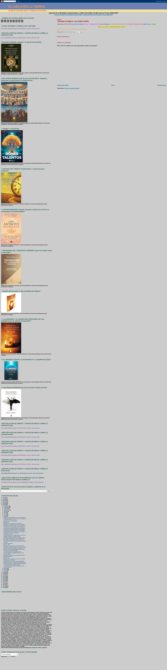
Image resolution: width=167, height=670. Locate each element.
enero (5, 570)
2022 (4, 503)
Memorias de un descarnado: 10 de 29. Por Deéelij (14, 558)
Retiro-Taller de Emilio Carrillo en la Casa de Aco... (14, 525)
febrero (5, 569)
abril (5, 516)
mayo (5, 515)
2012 (4, 583)
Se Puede (5, 542)
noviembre (6, 507)
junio (5, 513)
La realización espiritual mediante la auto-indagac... (14, 528)
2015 (4, 579)
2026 (4, 497)
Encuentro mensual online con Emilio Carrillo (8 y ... (14, 555)
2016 (4, 577)
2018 (4, 575)
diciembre (6, 506)
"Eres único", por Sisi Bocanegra (10, 550)
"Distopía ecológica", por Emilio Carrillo (12, 536)
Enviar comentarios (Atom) (72, 88)
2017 (4, 576)
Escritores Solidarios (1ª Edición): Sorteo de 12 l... (14, 548)
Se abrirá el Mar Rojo (7, 543)
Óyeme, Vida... (6, 557)
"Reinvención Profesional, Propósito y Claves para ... (14, 529)
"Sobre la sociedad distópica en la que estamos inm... (15, 517)
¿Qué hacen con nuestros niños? (10, 521)
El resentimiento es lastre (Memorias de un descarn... (14, 535)
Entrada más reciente (63, 85)
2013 (4, 581)
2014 (4, 580)
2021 (4, 504)
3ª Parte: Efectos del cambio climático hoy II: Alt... (14, 565)
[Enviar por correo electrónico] (76, 32)
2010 (4, 586)
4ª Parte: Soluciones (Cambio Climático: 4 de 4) (13, 552)
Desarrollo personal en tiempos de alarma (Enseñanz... (15, 563)
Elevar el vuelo (6, 544)
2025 (4, 499)
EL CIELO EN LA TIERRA (26, 6)
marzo (5, 568)
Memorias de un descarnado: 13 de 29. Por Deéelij (14, 524)
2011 (4, 584)
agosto (5, 511)
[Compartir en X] (79, 32)
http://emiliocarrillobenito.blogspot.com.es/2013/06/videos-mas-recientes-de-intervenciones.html (22, 473)
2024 (4, 500)
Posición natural (6, 554)
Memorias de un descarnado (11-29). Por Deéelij (13, 545)
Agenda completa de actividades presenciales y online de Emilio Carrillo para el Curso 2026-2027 (83, 14)
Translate (13, 656)
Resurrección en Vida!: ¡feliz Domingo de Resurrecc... (14, 562)
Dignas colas (6, 522)
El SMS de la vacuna (7, 534)
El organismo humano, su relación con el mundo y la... (15, 518)
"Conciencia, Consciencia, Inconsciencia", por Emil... (14, 541)
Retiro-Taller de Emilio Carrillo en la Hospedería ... (14, 539)
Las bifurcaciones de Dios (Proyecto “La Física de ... (14, 526)
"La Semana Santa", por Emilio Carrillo (11, 564)
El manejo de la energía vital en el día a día (12, 523)
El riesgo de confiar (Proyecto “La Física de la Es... (14, 537)
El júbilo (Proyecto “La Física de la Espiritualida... (14, 561)
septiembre (6, 509)
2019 (4, 573)
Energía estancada (7, 567)
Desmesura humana (7, 556)
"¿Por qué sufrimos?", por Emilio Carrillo (12, 551)
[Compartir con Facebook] (81, 32)
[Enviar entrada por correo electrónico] (74, 32)
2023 (4, 502)
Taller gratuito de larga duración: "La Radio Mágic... (14, 530)
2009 (4, 587)
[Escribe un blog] (78, 32)
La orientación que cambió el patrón (11, 532)
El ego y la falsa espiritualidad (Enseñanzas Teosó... (14, 549)
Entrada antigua (161, 85)
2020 (4, 572)
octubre (6, 508)
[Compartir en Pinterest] (83, 32)
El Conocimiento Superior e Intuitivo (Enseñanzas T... (14, 538)
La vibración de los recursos (9, 519)
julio (5, 512)
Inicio (112, 85)
